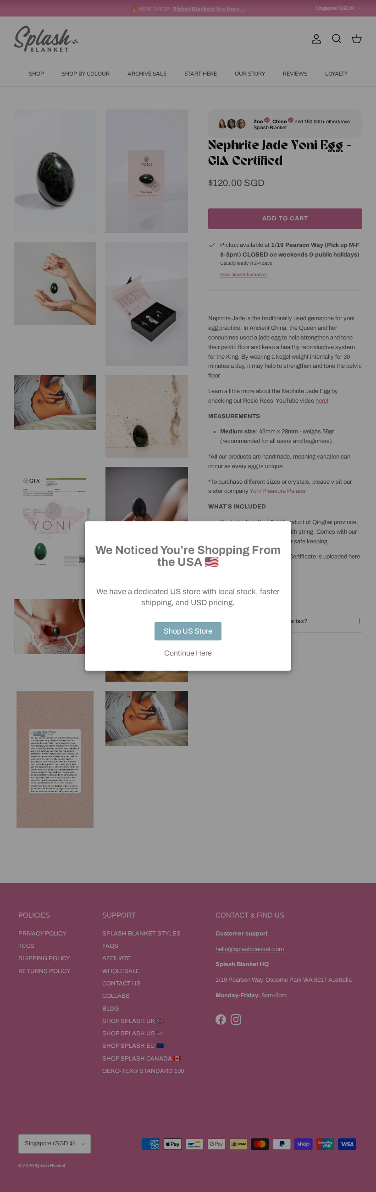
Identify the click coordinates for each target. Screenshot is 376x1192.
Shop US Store (188, 631)
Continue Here (188, 653)
